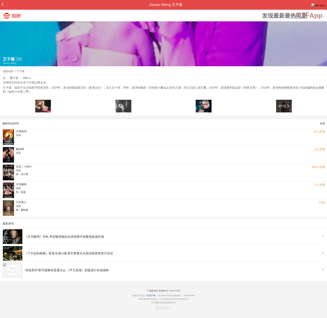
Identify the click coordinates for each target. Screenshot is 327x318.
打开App (309, 16)
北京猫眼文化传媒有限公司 (163, 302)
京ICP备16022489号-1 (148, 299)
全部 (322, 123)
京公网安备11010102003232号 (174, 299)
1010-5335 (174, 290)
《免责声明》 (151, 295)
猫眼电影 (8, 71)
